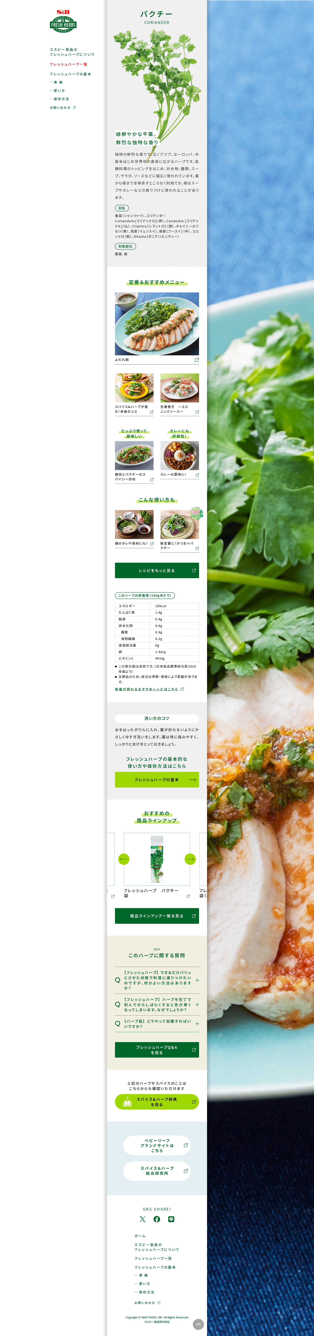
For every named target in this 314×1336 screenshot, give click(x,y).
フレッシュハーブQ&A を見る (157, 1049)
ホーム (140, 1235)
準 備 (58, 82)
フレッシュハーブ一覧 (69, 64)
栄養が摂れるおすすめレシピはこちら (146, 689)
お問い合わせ (60, 107)
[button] (124, 859)
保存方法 (62, 99)
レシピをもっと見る (157, 570)
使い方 (59, 90)
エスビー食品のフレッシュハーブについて (72, 52)
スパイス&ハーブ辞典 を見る (157, 1101)
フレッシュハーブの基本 (71, 73)
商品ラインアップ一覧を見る (157, 916)
